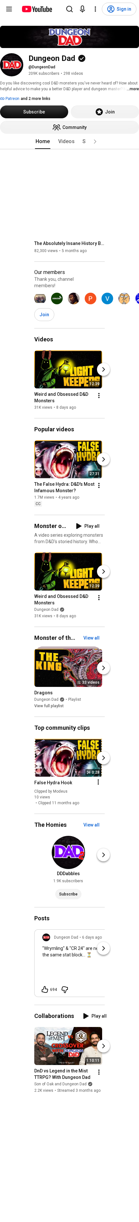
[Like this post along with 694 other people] (45, 989)
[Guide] (9, 9)
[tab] (42, 141)
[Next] (103, 369)
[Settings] (95, 9)
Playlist (74, 699)
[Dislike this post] (64, 989)
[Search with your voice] (82, 9)
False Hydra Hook (53, 782)
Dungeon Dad (46, 609)
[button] (95, 141)
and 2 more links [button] (35, 98)
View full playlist (49, 706)
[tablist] (69, 141)
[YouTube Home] (37, 9)
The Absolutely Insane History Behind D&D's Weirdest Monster (69, 243)
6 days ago (92, 937)
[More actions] (98, 395)
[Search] (69, 9)
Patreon (12, 98)
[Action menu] (98, 782)
